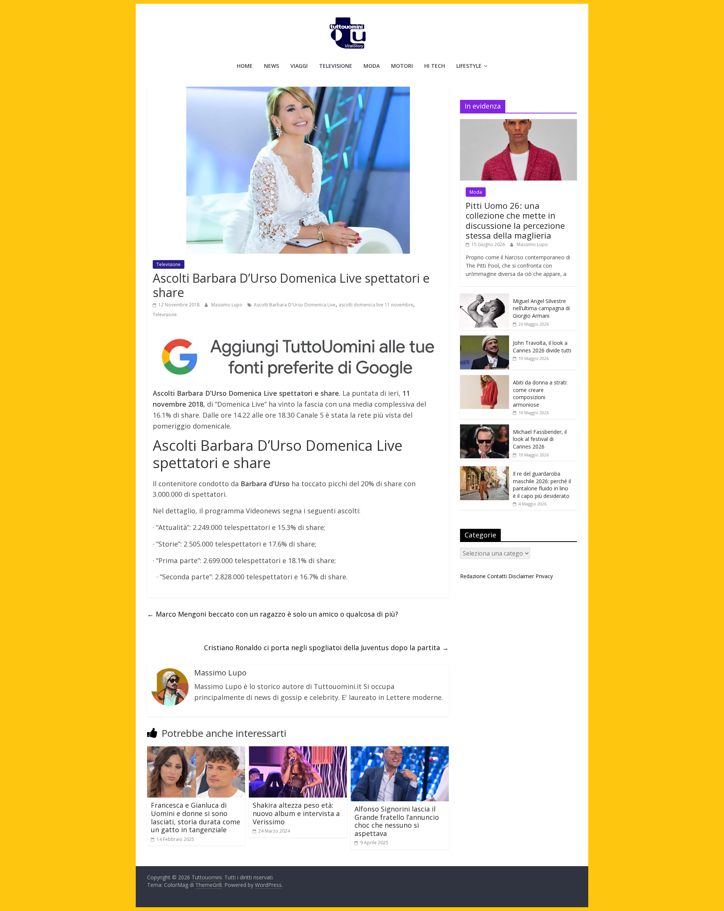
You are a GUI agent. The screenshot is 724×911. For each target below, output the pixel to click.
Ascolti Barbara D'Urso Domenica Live (295, 305)
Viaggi (299, 65)
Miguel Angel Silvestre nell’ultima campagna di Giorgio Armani (541, 308)
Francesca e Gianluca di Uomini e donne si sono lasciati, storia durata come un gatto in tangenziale (195, 817)
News (271, 65)
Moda (372, 65)
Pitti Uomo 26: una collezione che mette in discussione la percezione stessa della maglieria (515, 220)
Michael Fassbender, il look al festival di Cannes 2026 (540, 439)
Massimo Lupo (227, 305)
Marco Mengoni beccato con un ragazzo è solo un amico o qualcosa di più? (272, 614)
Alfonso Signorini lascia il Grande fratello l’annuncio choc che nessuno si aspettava (396, 821)
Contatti (497, 576)
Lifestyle (469, 65)
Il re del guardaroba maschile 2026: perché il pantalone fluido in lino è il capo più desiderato (542, 484)
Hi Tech (434, 65)
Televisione (335, 65)
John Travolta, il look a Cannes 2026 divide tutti (542, 346)
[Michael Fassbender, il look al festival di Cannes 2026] (484, 428)
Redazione (473, 576)
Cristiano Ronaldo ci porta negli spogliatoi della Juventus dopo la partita (326, 647)
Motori (402, 65)
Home (245, 65)
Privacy (544, 576)
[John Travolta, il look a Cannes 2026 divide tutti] (484, 339)
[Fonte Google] (298, 357)
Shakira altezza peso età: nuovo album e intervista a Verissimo (296, 813)
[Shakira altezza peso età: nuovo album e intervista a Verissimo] (298, 751)
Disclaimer (521, 576)
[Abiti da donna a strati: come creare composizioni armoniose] (484, 379)
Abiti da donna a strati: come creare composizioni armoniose (540, 393)
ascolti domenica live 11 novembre (376, 305)
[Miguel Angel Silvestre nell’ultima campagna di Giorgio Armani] (484, 297)
